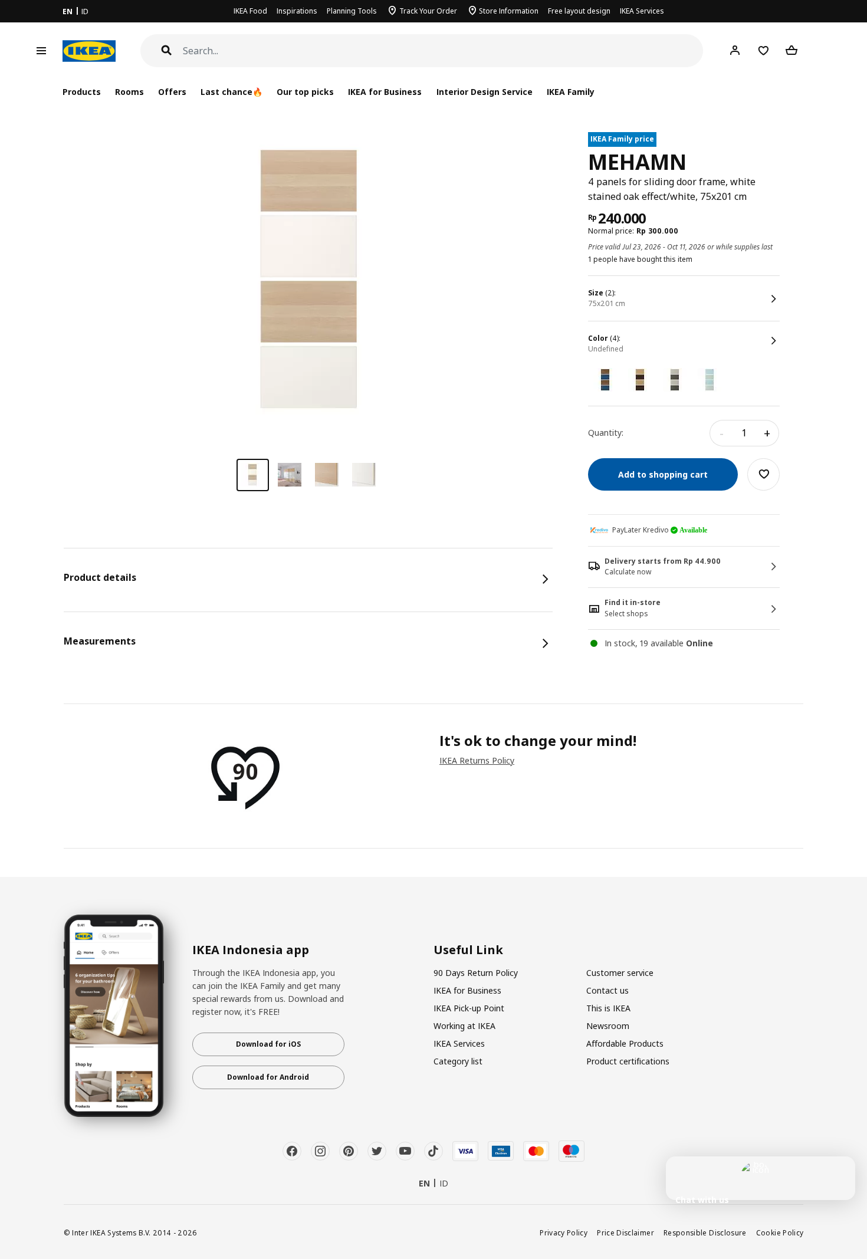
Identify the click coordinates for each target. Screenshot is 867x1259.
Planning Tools (352, 11)
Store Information (508, 11)
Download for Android (268, 1077)
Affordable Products (625, 1043)
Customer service (619, 972)
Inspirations (297, 11)
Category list (458, 1061)
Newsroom (607, 1025)
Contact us (607, 990)
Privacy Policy (563, 1232)
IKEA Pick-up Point (469, 1008)
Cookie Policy (780, 1232)
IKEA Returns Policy (476, 760)
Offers (172, 91)
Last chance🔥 (231, 91)
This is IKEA (608, 1008)
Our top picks (305, 91)
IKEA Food (250, 11)
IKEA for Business (385, 91)
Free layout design (579, 11)
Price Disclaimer (625, 1232)
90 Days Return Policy (476, 972)
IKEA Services (642, 11)
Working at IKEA (464, 1025)
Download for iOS (268, 1044)
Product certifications (627, 1061)
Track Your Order (428, 11)
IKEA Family (571, 91)
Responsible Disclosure (705, 1232)
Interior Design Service (484, 91)
